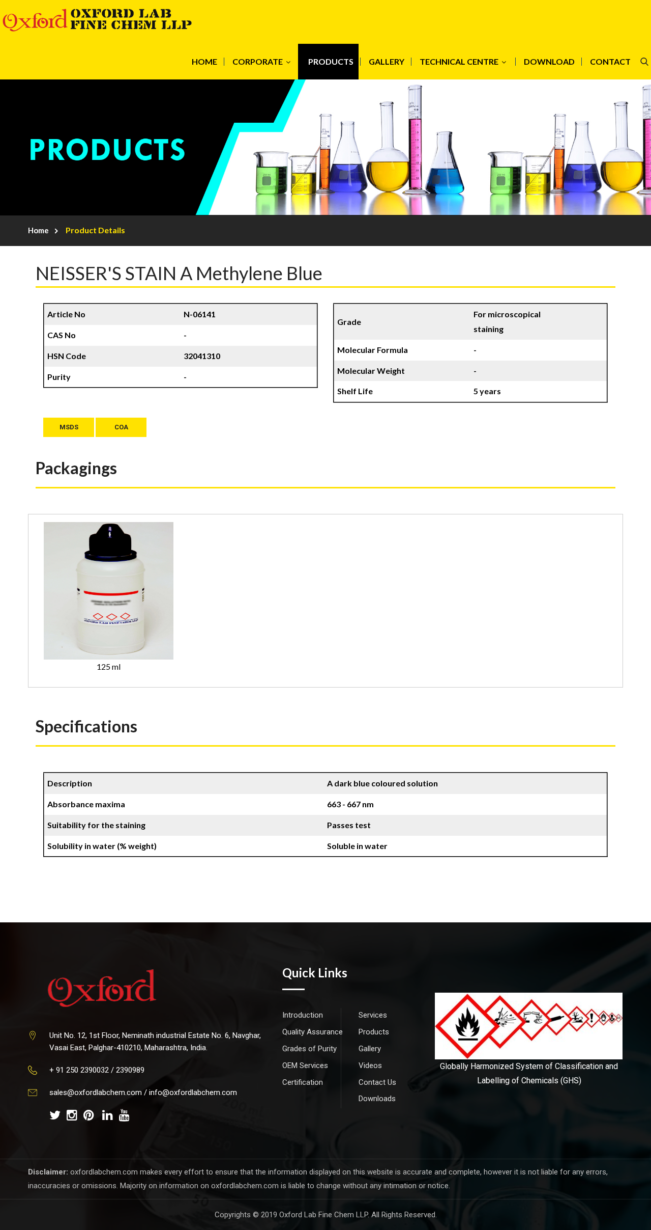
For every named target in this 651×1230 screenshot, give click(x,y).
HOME (204, 61)
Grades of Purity (309, 1048)
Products (374, 1031)
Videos (370, 1065)
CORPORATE (257, 61)
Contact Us (377, 1082)
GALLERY (386, 61)
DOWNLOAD (549, 61)
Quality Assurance (312, 1031)
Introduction (302, 1015)
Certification (302, 1082)
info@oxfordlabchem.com (193, 1092)
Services (373, 1015)
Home (38, 230)
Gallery (370, 1048)
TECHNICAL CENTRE (459, 61)
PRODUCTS (330, 61)
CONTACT (610, 61)
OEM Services (305, 1065)
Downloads (377, 1098)
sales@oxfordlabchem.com (95, 1092)
